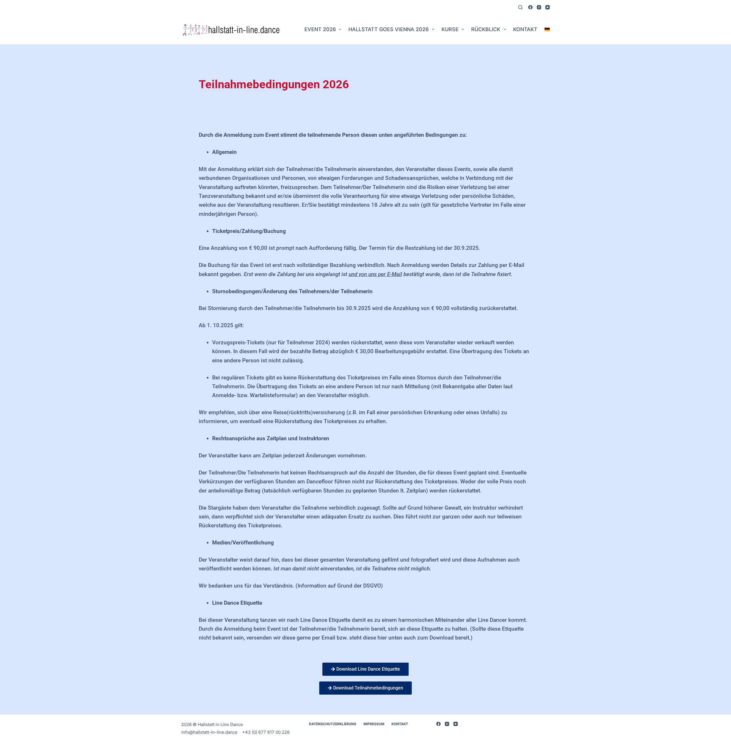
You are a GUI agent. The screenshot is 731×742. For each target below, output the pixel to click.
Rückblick (485, 29)
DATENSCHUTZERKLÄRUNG (332, 724)
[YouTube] (547, 7)
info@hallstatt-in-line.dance (210, 732)
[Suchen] (520, 7)
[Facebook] (530, 7)
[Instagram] (539, 7)
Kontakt (525, 29)
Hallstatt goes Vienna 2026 (388, 29)
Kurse (450, 29)
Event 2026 (320, 29)
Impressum (374, 724)
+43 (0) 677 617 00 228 (266, 732)
